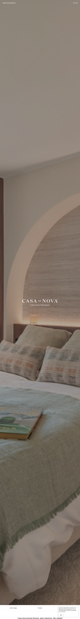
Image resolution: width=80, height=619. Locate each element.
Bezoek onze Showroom (9, 3)
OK (61, 615)
